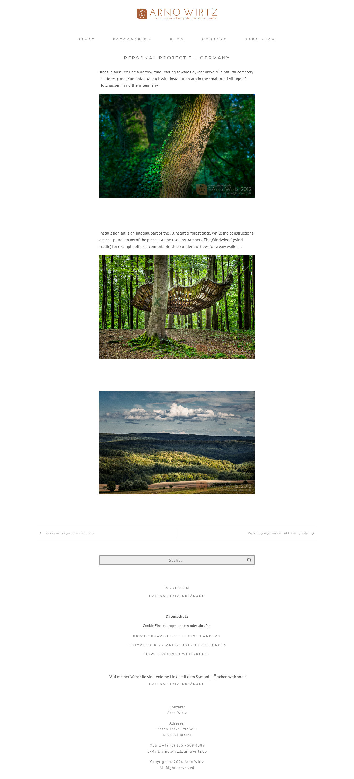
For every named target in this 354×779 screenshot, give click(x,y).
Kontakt (214, 39)
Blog (177, 39)
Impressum (177, 588)
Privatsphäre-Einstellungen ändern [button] (177, 636)
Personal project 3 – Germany (69, 533)
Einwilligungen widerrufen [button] (177, 654)
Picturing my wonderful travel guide (278, 533)
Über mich (260, 39)
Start (86, 39)
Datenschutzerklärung (177, 596)
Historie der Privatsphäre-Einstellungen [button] (177, 645)
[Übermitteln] (249, 560)
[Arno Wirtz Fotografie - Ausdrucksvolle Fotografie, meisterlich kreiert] (177, 14)
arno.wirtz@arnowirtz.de (184, 751)
